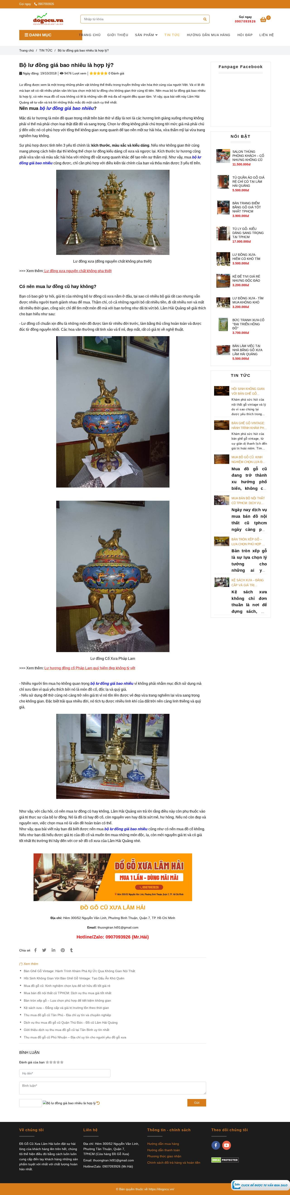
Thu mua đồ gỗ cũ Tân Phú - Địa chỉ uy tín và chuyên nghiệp (67, 1015)
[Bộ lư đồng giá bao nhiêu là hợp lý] (260, 1185)
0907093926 (46, 4)
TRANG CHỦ (90, 35)
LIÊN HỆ (266, 35)
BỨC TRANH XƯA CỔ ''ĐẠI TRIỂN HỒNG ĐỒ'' (248, 324)
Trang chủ (26, 50)
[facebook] (215, 1145)
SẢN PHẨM (145, 35)
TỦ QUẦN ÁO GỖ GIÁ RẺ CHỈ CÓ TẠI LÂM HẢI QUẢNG (248, 181)
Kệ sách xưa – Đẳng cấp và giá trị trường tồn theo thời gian (66, 1008)
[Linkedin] (53, 950)
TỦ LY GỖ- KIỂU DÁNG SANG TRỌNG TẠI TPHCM (248, 233)
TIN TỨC (172, 35)
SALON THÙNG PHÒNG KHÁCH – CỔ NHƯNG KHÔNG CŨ (248, 156)
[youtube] (226, 1145)
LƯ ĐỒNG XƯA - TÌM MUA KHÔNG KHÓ (247, 300)
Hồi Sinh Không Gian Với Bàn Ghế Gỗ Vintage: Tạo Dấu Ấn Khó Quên (74, 978)
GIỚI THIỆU (117, 35)
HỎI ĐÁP (245, 35)
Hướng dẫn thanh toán (163, 1150)
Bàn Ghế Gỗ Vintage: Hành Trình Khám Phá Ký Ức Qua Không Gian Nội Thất (79, 971)
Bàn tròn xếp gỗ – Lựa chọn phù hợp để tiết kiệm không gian (67, 1000)
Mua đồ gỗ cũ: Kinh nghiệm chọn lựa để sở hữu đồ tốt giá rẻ (67, 986)
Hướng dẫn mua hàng (163, 1144)
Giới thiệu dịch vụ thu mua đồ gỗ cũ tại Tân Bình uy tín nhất (66, 1030)
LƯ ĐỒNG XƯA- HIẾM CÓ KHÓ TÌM (246, 257)
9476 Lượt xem (74, 73)
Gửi (196, 1102)
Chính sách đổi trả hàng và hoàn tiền (173, 1162)
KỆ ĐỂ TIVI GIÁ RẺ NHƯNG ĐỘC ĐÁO (246, 278)
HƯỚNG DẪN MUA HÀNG (209, 35)
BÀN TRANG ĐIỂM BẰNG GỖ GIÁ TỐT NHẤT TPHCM (246, 207)
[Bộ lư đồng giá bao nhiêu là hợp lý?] (48, 19)
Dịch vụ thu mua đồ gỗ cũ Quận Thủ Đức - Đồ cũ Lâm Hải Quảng (71, 1022)
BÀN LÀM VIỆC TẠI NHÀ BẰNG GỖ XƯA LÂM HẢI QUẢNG (247, 350)
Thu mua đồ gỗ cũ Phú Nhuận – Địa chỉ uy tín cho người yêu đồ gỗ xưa (75, 1037)
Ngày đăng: (30, 73)
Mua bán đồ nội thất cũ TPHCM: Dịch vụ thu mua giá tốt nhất (67, 993)
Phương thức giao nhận (164, 1156)
